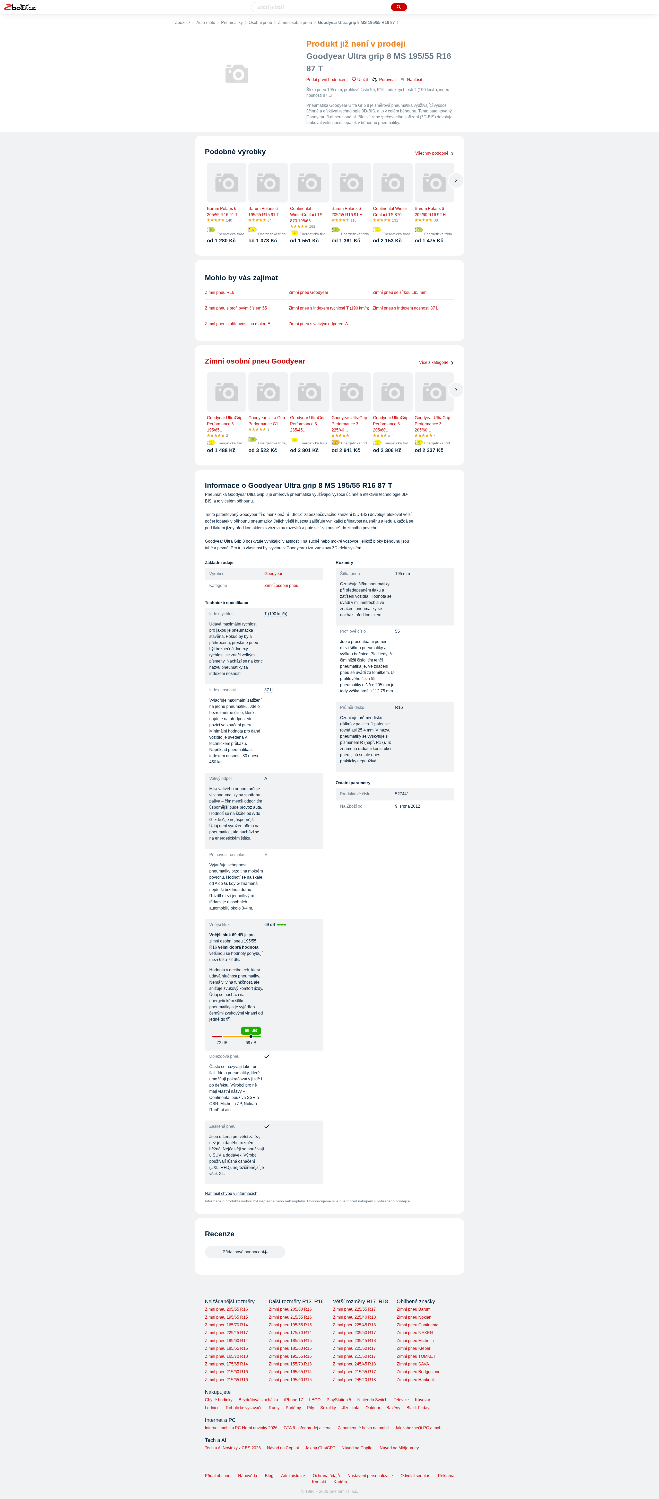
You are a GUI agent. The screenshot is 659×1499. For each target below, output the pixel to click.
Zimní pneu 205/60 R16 (290, 1309)
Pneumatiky (232, 22)
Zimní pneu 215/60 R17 (354, 1356)
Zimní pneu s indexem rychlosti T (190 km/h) (329, 308)
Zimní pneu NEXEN (415, 1332)
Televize (401, 1400)
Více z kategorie (433, 362)
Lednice (212, 1408)
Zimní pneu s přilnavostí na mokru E (237, 324)
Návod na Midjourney (399, 1448)
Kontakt (319, 1482)
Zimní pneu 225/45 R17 (226, 1332)
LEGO (314, 1400)
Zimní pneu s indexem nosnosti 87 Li (405, 308)
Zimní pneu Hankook (416, 1380)
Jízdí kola (350, 1408)
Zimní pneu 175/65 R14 (226, 1364)
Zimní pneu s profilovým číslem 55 (236, 308)
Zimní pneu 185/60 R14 (226, 1340)
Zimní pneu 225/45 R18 (354, 1325)
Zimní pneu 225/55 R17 (354, 1309)
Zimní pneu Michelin (415, 1340)
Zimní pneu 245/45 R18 (354, 1364)
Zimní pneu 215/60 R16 (226, 1372)
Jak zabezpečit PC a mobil (419, 1428)
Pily (310, 1408)
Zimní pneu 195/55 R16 (290, 1356)
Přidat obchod (217, 1476)
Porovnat (387, 79)
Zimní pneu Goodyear (308, 292)
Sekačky (328, 1408)
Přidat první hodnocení (327, 79)
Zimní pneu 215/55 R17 (354, 1372)
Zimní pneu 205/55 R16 (226, 1309)
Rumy (274, 1408)
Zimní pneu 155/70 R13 (290, 1364)
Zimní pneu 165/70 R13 (226, 1356)
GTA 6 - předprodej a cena (308, 1428)
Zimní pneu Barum (413, 1309)
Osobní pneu (260, 22)
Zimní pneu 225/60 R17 (354, 1348)
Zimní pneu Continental (418, 1325)
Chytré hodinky (218, 1400)
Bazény (393, 1408)
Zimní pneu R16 (219, 292)
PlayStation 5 (339, 1400)
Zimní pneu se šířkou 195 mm (399, 292)
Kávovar (422, 1400)
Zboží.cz (182, 22)
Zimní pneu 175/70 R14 (290, 1332)
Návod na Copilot (283, 1448)
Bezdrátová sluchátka (258, 1400)
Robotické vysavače (244, 1408)
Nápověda (247, 1476)
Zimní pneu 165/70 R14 (226, 1325)
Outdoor (373, 1408)
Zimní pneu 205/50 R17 (354, 1332)
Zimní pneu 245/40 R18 (354, 1380)
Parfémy (293, 1408)
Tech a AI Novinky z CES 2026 (233, 1448)
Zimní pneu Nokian (414, 1317)
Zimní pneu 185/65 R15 (226, 1348)
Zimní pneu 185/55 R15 (290, 1340)
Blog (269, 1476)
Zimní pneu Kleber (413, 1348)
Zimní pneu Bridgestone (418, 1372)
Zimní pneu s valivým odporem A (318, 324)
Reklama (446, 1476)
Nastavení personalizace (370, 1476)
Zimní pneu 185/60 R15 (290, 1348)
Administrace (293, 1476)
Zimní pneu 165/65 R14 (290, 1372)
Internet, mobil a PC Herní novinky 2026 (241, 1428)
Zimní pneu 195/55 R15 (290, 1325)
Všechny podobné (431, 153)
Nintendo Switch (372, 1400)
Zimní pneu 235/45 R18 (354, 1340)
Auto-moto (205, 22)
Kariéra (340, 1482)
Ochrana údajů (326, 1476)
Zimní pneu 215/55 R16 (290, 1317)
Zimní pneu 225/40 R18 (354, 1317)
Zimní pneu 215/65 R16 (226, 1380)
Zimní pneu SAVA (413, 1364)
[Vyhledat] (399, 7)
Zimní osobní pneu (295, 22)
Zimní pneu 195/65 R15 (226, 1317)
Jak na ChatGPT (320, 1448)
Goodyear (273, 573)
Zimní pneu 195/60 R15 (290, 1380)
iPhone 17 (293, 1400)
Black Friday (417, 1408)
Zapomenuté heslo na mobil (363, 1428)
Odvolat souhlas (415, 1476)
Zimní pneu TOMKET (416, 1356)
